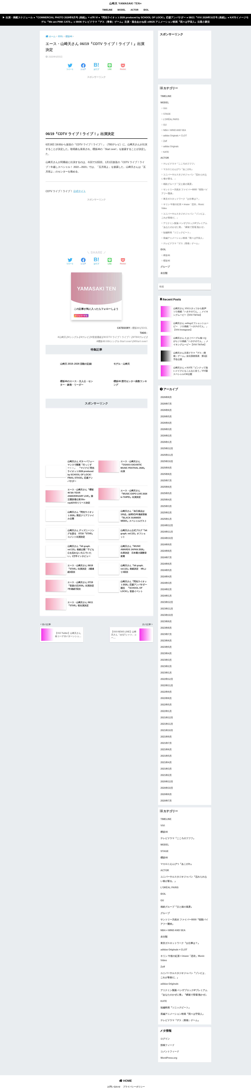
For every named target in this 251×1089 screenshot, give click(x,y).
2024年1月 (166, 595)
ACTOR (134, 10)
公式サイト (79, 191)
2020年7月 (166, 800)
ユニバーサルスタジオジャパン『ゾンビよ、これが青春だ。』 (184, 215)
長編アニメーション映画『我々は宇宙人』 (184, 238)
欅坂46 (166, 255)
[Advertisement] (96, 100)
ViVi (165, 108)
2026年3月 (166, 429)
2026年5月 (166, 416)
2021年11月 (167, 723)
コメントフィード (170, 1051)
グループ (165, 266)
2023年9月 (166, 621)
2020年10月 (167, 787)
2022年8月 (166, 698)
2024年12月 (167, 525)
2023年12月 (167, 602)
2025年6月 (166, 486)
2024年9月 (166, 544)
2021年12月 (167, 717)
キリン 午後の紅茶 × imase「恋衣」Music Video (182, 206)
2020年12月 (167, 781)
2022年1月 (166, 711)
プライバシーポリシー (134, 1087)
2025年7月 (166, 480)
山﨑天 (62, 337)
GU (165, 125)
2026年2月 (166, 435)
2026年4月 (166, 422)
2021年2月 (166, 775)
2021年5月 (166, 755)
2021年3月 (166, 768)
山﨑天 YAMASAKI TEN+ (125, 3)
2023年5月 (166, 647)
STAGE (167, 114)
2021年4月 (166, 762)
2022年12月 (167, 679)
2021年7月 (166, 743)
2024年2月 (166, 589)
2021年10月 (167, 730)
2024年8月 (166, 551)
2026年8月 (166, 397)
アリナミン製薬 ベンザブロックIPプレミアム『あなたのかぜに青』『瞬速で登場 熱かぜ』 (184, 225)
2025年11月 (167, 454)
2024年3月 (166, 582)
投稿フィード (167, 1045)
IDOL (146, 10)
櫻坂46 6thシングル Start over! (115, 341)
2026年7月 (166, 403)
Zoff (165, 141)
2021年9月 (166, 736)
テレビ (85, 337)
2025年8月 (166, 474)
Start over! (141, 341)
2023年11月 (167, 608)
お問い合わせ (113, 1087)
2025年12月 (167, 448)
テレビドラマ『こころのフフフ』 (179, 163)
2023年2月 (166, 666)
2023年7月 (166, 634)
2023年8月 (166, 627)
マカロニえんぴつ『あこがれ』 (178, 169)
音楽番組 (97, 337)
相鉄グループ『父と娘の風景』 (178, 184)
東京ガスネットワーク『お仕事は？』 (181, 199)
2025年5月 (166, 493)
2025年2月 (166, 512)
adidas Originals (171, 146)
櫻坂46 (136, 328)
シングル (74, 337)
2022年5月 (166, 704)
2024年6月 (166, 563)
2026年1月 (166, 442)
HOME (127, 1080)
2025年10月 (167, 461)
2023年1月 (166, 672)
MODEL (122, 10)
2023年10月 (167, 615)
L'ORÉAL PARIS (171, 119)
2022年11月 (167, 685)
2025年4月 (166, 499)
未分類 (164, 273)
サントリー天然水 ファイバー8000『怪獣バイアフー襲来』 (184, 191)
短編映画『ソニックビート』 (177, 232)
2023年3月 (166, 659)
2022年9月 (166, 691)
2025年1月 (166, 518)
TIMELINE (107, 10)
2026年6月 (166, 410)
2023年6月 (166, 640)
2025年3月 (166, 506)
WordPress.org (169, 1057)
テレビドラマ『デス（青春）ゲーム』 (181, 243)
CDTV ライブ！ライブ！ (118, 337)
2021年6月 (166, 749)
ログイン (165, 1038)
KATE (166, 152)
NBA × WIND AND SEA (174, 130)
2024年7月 (166, 557)
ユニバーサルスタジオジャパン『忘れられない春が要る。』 (184, 176)
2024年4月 (166, 576)
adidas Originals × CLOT (175, 135)
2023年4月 (166, 653)
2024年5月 (166, 570)
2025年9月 (166, 467)
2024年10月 (167, 538)
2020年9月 (166, 794)
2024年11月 (167, 531)
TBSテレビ (140, 337)
